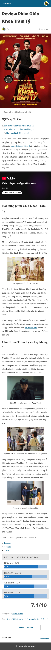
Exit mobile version (25, 646)
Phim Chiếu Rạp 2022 (16, 619)
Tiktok (7, 550)
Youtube (7, 546)
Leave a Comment (25, 627)
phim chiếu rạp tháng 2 (20, 145)
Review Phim (17, 614)
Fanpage (7, 543)
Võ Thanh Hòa (31, 327)
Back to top (44, 639)
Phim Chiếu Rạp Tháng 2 (37, 619)
